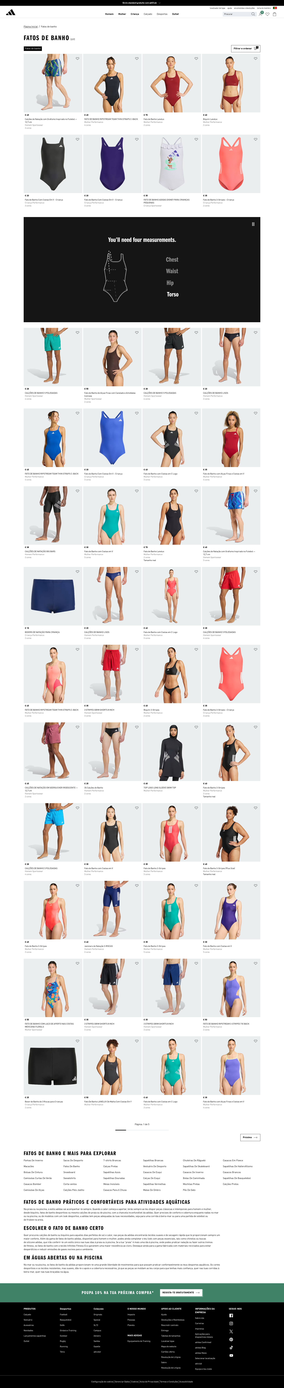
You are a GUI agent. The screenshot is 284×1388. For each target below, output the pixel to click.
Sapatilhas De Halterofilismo (237, 1166)
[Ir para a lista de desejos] (267, 14)
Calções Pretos (230, 1184)
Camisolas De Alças (34, 1190)
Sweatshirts (69, 1178)
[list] (127, 48)
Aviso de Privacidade (149, 1382)
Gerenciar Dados (122, 1382)
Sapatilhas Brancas (153, 1160)
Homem (109, 14)
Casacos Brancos (232, 1172)
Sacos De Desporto (73, 1160)
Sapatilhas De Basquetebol (237, 1178)
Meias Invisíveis (111, 1184)
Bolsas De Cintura (33, 1172)
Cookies (134, 1382)
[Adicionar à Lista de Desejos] (77, 59)
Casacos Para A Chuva (114, 1190)
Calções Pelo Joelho (73, 1190)
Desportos (162, 14)
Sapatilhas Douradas (114, 1178)
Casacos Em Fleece (233, 1160)
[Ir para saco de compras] (274, 14)
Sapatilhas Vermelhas (154, 1184)
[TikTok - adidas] (244, 1348)
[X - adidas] (244, 1332)
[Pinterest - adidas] (244, 1340)
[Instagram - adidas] (244, 1324)
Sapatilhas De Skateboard (196, 1166)
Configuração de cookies (102, 1382)
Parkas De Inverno (33, 1160)
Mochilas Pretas (191, 1184)
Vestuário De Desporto (154, 1166)
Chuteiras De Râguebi (194, 1160)
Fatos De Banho (71, 1166)
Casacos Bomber (32, 1184)
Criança (135, 14)
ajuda (229, 8)
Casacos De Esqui (152, 1172)
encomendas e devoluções (244, 8)
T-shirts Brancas (112, 1160)
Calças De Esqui (151, 1178)
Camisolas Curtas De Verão (38, 1178)
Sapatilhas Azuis (111, 1172)
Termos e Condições (169, 1382)
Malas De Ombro (151, 1190)
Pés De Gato (189, 1190)
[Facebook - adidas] (244, 1316)
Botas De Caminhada (194, 1178)
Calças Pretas (110, 1166)
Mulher (122, 14)
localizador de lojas (217, 8)
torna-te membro (264, 8)
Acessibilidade (186, 1382)
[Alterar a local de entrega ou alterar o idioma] (275, 8)
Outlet (175, 14)
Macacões (29, 1166)
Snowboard (69, 1172)
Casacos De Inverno (193, 1172)
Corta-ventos (70, 1184)
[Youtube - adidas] (244, 1356)
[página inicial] (10, 12)
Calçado (148, 14)
